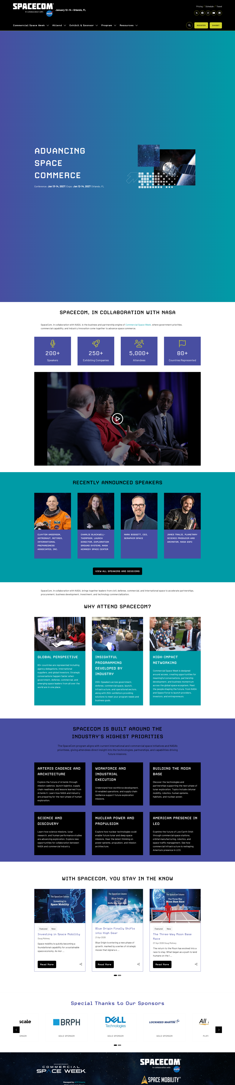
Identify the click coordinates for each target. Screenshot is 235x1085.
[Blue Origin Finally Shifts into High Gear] (117, 930)
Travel (219, 6)
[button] (189, 25)
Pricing (199, 6)
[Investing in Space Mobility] (59, 930)
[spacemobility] (160, 1084)
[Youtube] (213, 12)
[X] (196, 12)
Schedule (209, 6)
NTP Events (80, 1082)
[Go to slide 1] (116, 975)
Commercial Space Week (29, 25)
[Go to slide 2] (120, 975)
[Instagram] (208, 12)
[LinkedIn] (219, 12)
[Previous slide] (16, 1029)
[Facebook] (202, 12)
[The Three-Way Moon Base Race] (175, 930)
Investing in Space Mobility (59, 934)
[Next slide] (218, 1029)
